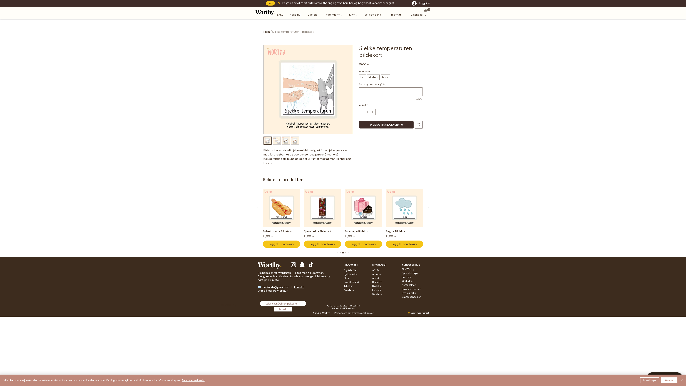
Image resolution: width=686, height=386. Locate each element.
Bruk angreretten (411, 289)
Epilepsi (376, 290)
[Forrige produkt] (257, 208)
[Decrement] (362, 112)
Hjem (267, 32)
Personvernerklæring (193, 380)
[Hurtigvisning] (281, 208)
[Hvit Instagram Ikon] (293, 264)
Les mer (268, 163)
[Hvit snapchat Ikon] (302, 264)
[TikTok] (310, 264)
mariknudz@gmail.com (275, 287)
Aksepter (669, 380)
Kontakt (299, 287)
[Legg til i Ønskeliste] (418, 124)
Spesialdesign (410, 273)
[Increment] (373, 112)
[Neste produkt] (428, 208)
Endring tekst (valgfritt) (372, 84)
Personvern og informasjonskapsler (354, 313)
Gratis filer (407, 281)
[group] (343, 218)
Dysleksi (376, 286)
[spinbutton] (367, 112)
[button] (427, 10)
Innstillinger (649, 380)
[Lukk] (682, 380)
